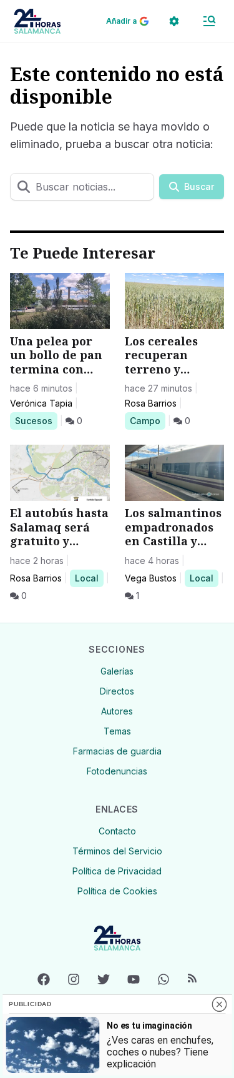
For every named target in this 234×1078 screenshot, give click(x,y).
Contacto (117, 831)
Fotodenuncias (117, 771)
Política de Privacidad (117, 871)
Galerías (117, 671)
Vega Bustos (151, 578)
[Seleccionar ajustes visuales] (174, 21)
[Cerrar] (219, 1004)
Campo (147, 420)
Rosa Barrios (151, 403)
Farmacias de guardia (117, 751)
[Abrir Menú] (209, 21)
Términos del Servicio (117, 851)
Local (89, 577)
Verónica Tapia (41, 403)
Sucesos (35, 420)
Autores (117, 711)
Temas (117, 731)
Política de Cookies (117, 891)
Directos (117, 691)
